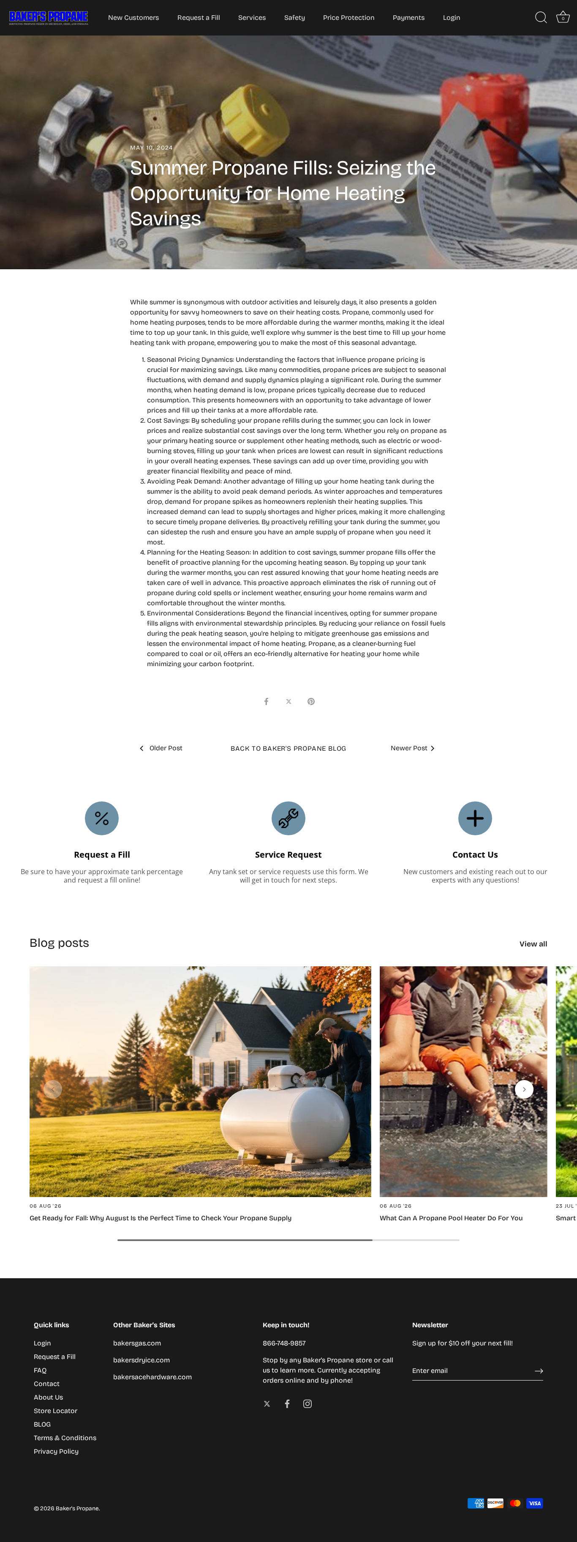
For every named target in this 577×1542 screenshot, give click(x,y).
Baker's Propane (77, 1508)
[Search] (541, 17)
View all (533, 944)
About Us (48, 1397)
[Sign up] (539, 1371)
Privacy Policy (56, 1451)
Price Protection (349, 18)
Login (451, 18)
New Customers (133, 18)
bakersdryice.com (141, 1360)
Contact (47, 1384)
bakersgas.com (137, 1343)
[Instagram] (307, 1403)
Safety (294, 18)
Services (252, 18)
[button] (53, 1089)
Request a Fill (198, 18)
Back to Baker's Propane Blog (288, 748)
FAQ (40, 1370)
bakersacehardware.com (152, 1377)
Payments (409, 18)
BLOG (42, 1424)
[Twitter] (267, 1403)
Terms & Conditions (65, 1438)
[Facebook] (287, 1403)
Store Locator (55, 1411)
